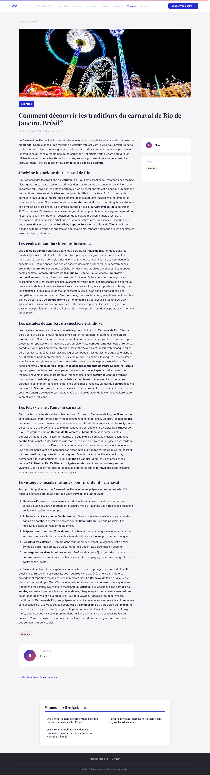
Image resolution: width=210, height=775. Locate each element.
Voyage (145, 5)
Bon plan (63, 5)
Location (104, 5)
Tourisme (118, 5)
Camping (77, 5)
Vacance (132, 5)
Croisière (90, 5)
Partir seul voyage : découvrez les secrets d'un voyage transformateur (136, 720)
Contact (116, 758)
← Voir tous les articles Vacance (38, 677)
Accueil (41, 5)
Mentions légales (99, 758)
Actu (51, 5)
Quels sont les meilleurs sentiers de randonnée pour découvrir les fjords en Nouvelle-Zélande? (69, 733)
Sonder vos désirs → (183, 5)
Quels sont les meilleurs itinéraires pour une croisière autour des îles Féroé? (72, 720)
